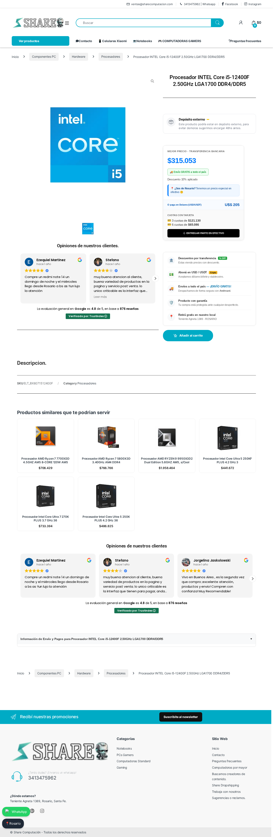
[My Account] (240, 23)
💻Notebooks (142, 41)
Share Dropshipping (225, 785)
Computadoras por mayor (229, 767)
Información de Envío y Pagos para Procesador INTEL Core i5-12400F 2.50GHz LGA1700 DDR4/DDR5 (91, 639)
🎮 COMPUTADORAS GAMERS (179, 41)
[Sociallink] (32, 811)
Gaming (122, 767)
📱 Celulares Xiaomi (112, 41)
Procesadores (110, 56)
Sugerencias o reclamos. (228, 798)
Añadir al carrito (191, 335)
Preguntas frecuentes (245, 41)
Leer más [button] (100, 297)
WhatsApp (19, 812)
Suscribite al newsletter (181, 717)
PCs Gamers (125, 755)
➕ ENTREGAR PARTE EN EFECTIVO (203, 233)
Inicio (15, 56)
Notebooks (124, 748)
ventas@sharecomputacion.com (152, 4)
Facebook (231, 4)
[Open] (67, 23)
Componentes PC (44, 56)
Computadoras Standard (134, 761)
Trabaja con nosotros (226, 791)
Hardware (78, 56)
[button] (155, 278)
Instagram (254, 4)
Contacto (85, 41)
